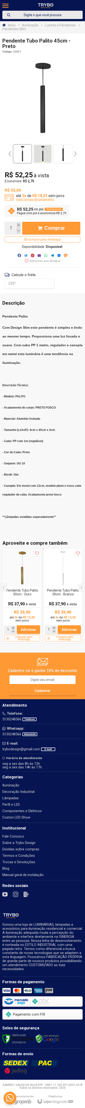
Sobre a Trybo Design (18, 843)
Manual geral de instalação (23, 875)
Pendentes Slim (14, 29)
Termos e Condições (18, 855)
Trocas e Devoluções (18, 862)
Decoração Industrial (18, 792)
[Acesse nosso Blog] (26, 894)
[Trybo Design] (45, 5)
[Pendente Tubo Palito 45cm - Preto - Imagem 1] (22, 153)
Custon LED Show (16, 817)
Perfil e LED (11, 804)
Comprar (54, 228)
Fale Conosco (13, 836)
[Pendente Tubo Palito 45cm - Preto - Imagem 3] (63, 153)
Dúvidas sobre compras (20, 849)
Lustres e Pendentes (60, 25)
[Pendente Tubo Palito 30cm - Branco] (62, 596)
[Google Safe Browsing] (47, 1038)
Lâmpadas (10, 798)
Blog (5, 868)
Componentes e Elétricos (22, 811)
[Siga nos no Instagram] (15, 894)
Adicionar (28, 629)
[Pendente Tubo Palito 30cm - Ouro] (22, 596)
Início (12, 25)
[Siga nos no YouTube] (5, 894)
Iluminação (30, 25)
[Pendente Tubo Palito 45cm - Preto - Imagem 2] (42, 153)
